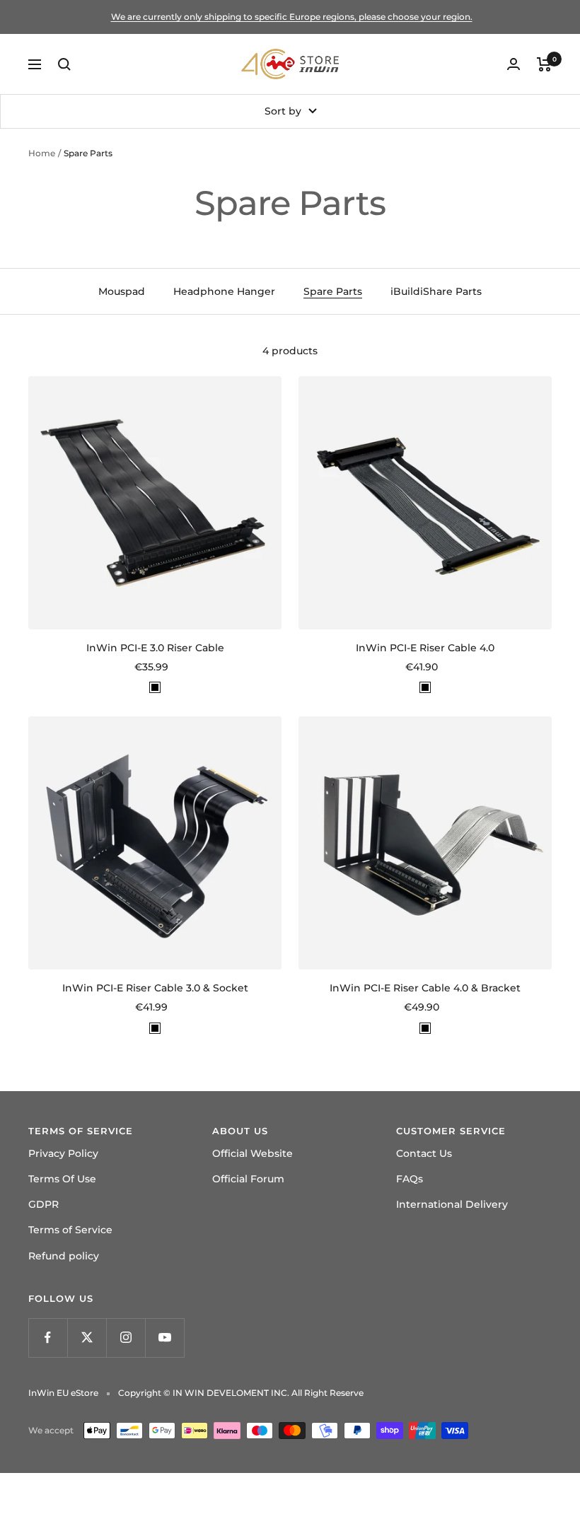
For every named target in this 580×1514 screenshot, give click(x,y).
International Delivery (452, 1204)
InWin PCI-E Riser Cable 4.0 (425, 647)
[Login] (513, 64)
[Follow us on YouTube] (164, 1337)
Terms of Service (70, 1229)
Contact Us (424, 1153)
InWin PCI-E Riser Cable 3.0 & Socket (155, 988)
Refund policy (63, 1256)
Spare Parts (332, 291)
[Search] (64, 64)
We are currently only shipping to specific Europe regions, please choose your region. (291, 16)
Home (41, 153)
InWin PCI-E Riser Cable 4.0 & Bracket (425, 988)
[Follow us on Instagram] (125, 1337)
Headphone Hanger (224, 291)
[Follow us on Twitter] (86, 1337)
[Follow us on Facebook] (47, 1337)
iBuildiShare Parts (436, 291)
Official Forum (248, 1178)
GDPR (43, 1204)
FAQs (409, 1178)
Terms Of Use (62, 1178)
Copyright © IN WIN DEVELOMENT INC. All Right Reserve (241, 1392)
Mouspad (121, 291)
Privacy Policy (63, 1153)
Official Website (252, 1153)
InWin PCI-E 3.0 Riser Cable (155, 647)
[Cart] (544, 64)
